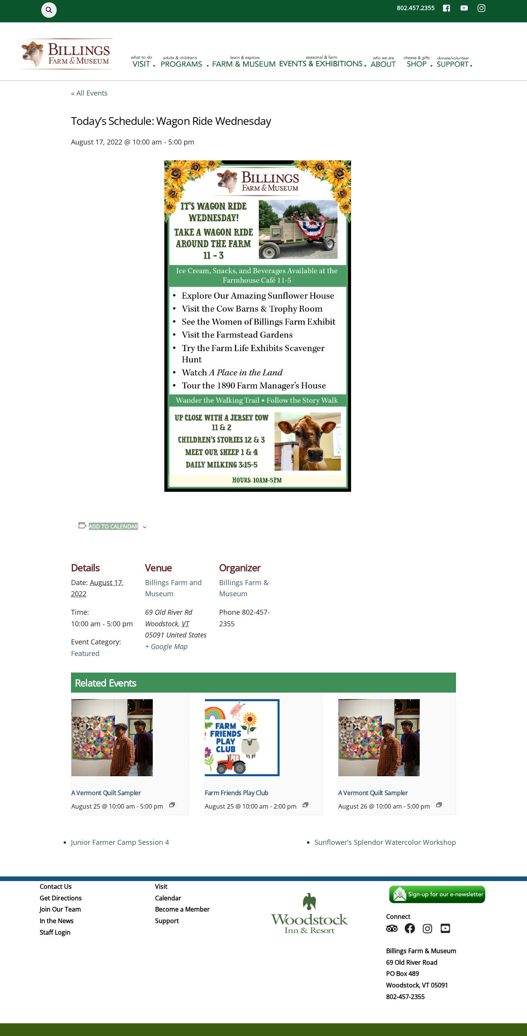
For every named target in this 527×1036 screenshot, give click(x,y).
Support (167, 921)
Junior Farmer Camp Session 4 (120, 842)
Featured (85, 653)
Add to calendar (113, 526)
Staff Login (55, 932)
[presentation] (130, 737)
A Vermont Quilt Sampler (106, 793)
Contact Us (56, 886)
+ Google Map (166, 646)
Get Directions (61, 898)
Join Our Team (60, 909)
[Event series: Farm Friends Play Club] (305, 804)
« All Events (89, 93)
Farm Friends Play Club (237, 793)
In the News (57, 921)
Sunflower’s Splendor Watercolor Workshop (385, 842)
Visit (161, 886)
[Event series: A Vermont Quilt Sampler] (172, 804)
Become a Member (182, 909)
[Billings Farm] (65, 65)
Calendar (168, 898)
